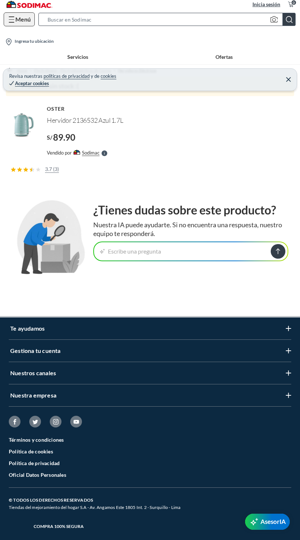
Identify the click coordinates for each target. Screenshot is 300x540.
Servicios (77, 57)
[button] (169, 19)
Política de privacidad (34, 463)
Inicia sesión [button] (266, 4)
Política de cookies (31, 451)
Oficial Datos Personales (37, 475)
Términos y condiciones (36, 440)
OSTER (56, 109)
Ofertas (224, 57)
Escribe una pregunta (134, 251)
